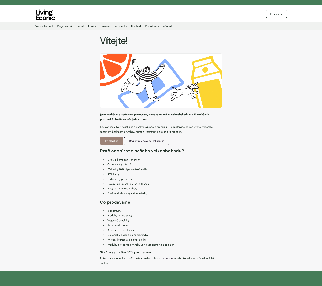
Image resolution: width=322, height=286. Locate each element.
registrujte (167, 258)
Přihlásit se (276, 14)
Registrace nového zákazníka (146, 141)
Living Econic (158, 281)
